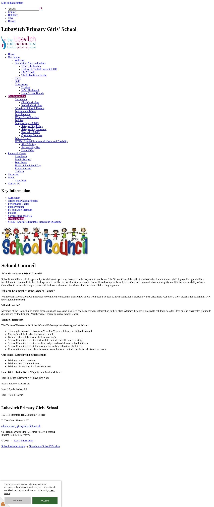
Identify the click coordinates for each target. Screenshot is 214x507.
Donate (12, 21)
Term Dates (21, 162)
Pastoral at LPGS (30, 132)
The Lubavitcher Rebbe (33, 75)
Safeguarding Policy (32, 126)
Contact (12, 12)
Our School (14, 57)
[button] (41, 8)
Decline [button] (17, 500)
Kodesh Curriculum (31, 105)
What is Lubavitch (31, 66)
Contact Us (14, 183)
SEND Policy (28, 144)
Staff (17, 81)
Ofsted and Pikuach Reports (29, 108)
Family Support (23, 159)
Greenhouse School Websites (44, 446)
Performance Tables (25, 111)
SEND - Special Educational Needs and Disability (41, 141)
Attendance (21, 156)
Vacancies (13, 174)
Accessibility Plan (30, 147)
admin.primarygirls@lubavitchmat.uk (21, 426)
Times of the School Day (28, 165)
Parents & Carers (17, 153)
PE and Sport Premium (27, 117)
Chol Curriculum (30, 102)
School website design (13, 446)
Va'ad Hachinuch (30, 90)
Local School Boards (32, 93)
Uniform (19, 171)
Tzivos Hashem (23, 168)
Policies (19, 120)
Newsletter (20, 180)
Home (11, 54)
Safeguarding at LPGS (27, 123)
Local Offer (27, 150)
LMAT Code (28, 72)
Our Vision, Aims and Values (30, 63)
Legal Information (23, 440)
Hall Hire (13, 15)
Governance (21, 84)
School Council (23, 138)
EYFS (18, 78)
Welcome (20, 60)
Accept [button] (45, 500)
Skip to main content (12, 2)
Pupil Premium (22, 114)
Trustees (25, 87)
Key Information (17, 96)
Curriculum (21, 99)
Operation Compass (31, 135)
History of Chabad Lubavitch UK (39, 69)
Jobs (10, 18)
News (11, 177)
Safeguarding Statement (33, 129)
